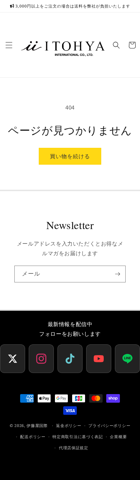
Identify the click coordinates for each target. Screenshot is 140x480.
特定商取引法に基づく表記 (77, 436)
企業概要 (118, 436)
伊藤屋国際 (37, 425)
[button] (9, 45)
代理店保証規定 (73, 447)
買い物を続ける (70, 156)
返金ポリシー (68, 425)
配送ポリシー (32, 436)
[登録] (117, 274)
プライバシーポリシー (109, 425)
